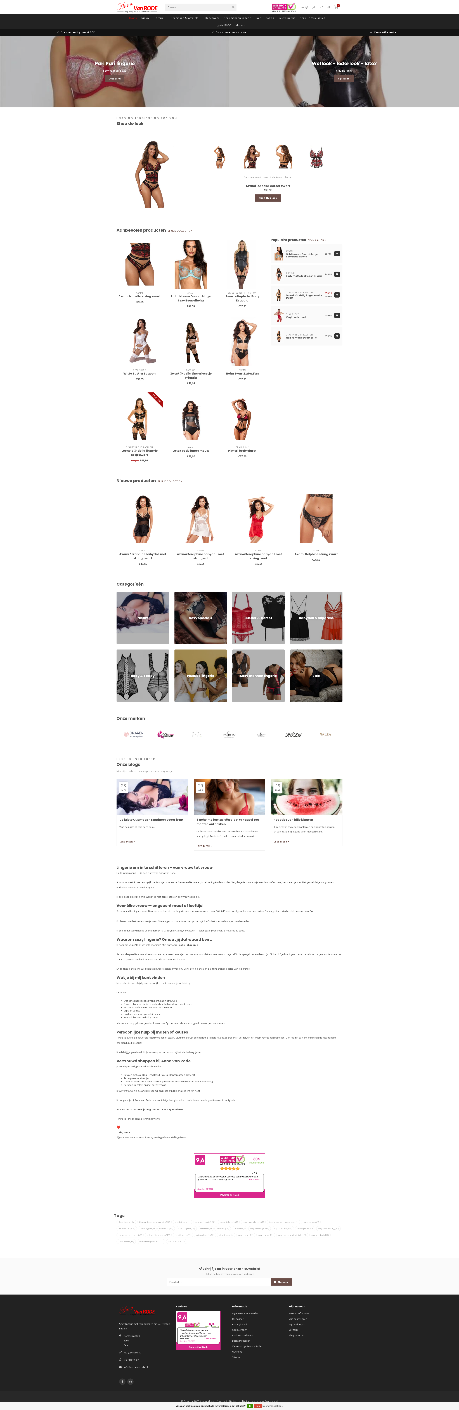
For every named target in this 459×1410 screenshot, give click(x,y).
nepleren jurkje (127, 1228)
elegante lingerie (205, 1222)
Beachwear (212, 18)
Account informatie (299, 1313)
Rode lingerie (126, 1222)
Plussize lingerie (183, 651)
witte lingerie (226, 1235)
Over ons (237, 1351)
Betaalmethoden (241, 1340)
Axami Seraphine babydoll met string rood (258, 556)
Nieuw (145, 18)
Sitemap (236, 1357)
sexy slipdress (305, 1228)
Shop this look (268, 198)
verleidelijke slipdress (158, 1235)
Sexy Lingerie (287, 18)
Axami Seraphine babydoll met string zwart (142, 556)
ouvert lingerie (186, 1228)
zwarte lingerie (176, 1241)
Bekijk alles (316, 240)
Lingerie (159, 18)
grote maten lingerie (253, 1222)
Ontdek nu (115, 78)
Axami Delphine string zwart (316, 554)
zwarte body (126, 1241)
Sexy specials (181, 593)
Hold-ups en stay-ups (135, 1014)
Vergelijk (293, 1329)
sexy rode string (283, 1228)
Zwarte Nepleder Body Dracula (242, 298)
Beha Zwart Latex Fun (242, 373)
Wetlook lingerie (132, 1017)
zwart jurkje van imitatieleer (292, 1235)
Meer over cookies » (272, 1406)
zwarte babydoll (320, 1235)
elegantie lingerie (229, 1222)
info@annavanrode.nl (136, 1367)
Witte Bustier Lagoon (139, 373)
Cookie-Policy (239, 1329)
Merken (240, 25)
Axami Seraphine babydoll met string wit (200, 556)
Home (133, 18)
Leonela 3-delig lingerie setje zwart (140, 453)
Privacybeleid (239, 1324)
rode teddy (222, 1228)
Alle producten (296, 1335)
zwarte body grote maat (151, 1241)
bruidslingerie (182, 1222)
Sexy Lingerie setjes (312, 18)
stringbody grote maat (130, 1235)
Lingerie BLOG (222, 25)
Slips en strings (132, 1010)
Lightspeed (234, 1401)
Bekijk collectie (179, 231)
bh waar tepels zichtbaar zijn (154, 1222)
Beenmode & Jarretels (184, 18)
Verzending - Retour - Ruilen (247, 1346)
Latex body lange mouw (191, 451)
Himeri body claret (242, 451)
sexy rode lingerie (259, 1228)
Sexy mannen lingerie (237, 18)
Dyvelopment (271, 1401)
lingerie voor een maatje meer (283, 1222)
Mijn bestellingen (298, 1318)
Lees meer (126, 841)
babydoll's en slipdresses (178, 1004)
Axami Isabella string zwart (140, 296)
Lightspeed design (251, 1401)
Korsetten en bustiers (135, 1007)
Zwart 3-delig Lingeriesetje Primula (191, 375)
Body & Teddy (124, 651)
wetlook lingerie (205, 1235)
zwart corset (245, 1235)
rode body (206, 1228)
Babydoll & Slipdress (301, 593)
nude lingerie (147, 1228)
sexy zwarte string (328, 1228)
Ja (250, 1406)
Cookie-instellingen (242, 1335)
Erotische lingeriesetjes (136, 1000)
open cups (166, 1228)
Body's (270, 18)
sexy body (239, 1228)
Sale (258, 18)
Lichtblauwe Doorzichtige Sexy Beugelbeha (190, 298)
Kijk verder (344, 78)
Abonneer (283, 1282)
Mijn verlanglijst (297, 1324)
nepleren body (311, 1222)
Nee (258, 1406)
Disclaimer (237, 1318)
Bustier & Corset (241, 593)
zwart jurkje (265, 1235)
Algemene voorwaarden (245, 1313)
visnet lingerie (183, 1235)
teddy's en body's (153, 1004)
